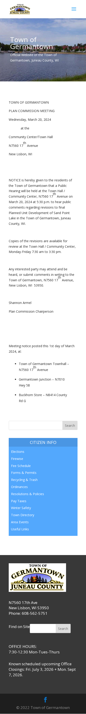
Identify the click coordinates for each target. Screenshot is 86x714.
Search (63, 628)
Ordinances (19, 487)
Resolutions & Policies (27, 494)
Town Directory (22, 515)
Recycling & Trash (24, 480)
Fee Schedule (21, 466)
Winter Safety (21, 508)
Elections (17, 451)
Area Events (20, 522)
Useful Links (20, 529)
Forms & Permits (23, 472)
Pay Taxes (18, 501)
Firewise (17, 458)
